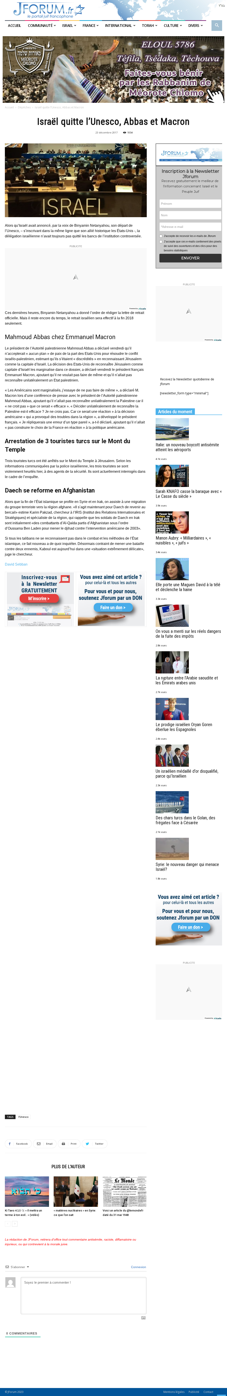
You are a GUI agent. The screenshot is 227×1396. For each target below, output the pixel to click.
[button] (216, 26)
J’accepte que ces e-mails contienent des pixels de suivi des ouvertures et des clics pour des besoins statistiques (192, 246)
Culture (171, 25)
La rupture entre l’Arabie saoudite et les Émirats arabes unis (187, 680)
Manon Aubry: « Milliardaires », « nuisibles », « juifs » (183, 540)
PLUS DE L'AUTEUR (68, 1166)
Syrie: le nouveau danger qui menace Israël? (187, 867)
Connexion (138, 1267)
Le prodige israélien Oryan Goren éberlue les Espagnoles (184, 727)
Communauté (40, 25)
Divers (193, 25)
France (89, 25)
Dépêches (24, 107)
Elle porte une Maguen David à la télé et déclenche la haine (188, 587)
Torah (148, 25)
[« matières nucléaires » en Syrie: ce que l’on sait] (76, 1191)
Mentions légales (173, 1392)
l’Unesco (23, 1116)
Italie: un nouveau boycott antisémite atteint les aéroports (187, 447)
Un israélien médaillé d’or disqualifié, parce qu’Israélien (187, 773)
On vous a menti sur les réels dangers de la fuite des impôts (188, 634)
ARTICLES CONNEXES (27, 1166)
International (118, 25)
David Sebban (16, 564)
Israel (67, 25)
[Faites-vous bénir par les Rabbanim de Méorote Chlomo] (113, 69)
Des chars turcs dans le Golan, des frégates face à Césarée (185, 820)
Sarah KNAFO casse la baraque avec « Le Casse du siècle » (189, 494)
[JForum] (113, 10)
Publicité (194, 1392)
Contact (208, 1392)
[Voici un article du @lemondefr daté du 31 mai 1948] (125, 1191)
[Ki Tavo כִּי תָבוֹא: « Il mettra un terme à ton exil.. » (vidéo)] (27, 1191)
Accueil (15, 25)
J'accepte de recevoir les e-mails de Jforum (190, 236)
